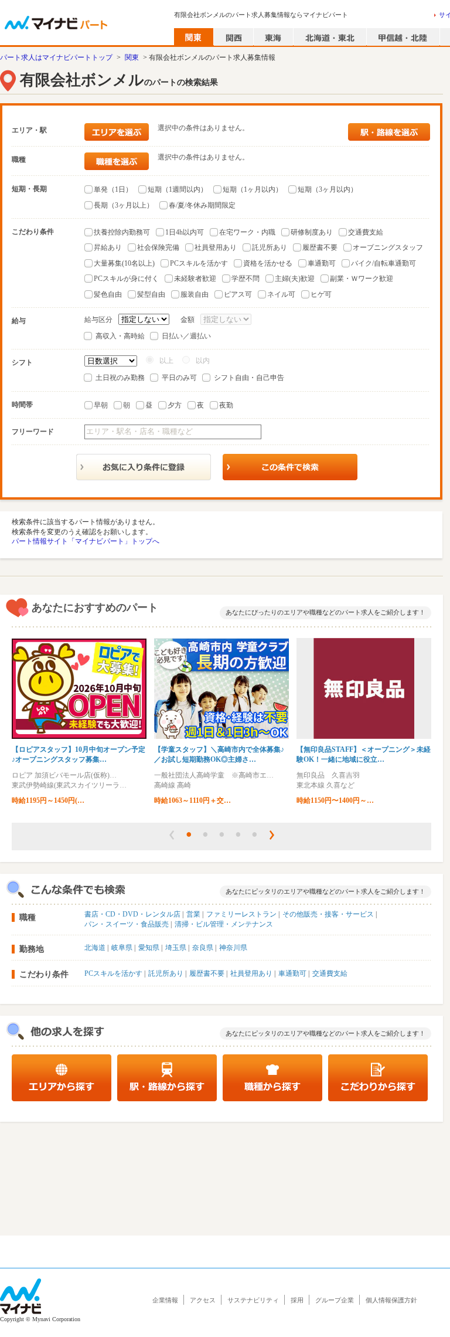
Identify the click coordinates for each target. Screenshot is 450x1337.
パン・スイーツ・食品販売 (126, 924)
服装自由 (194, 294)
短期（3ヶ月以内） (327, 189)
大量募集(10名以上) (124, 263)
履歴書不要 (320, 247)
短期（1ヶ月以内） (252, 189)
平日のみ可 (179, 378)
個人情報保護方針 (391, 1300)
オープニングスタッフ (388, 247)
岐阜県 (121, 948)
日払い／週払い (186, 336)
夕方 (175, 405)
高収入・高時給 (120, 336)
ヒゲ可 (321, 294)
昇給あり (108, 247)
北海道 (94, 948)
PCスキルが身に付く (126, 278)
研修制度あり (312, 232)
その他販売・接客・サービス (328, 914)
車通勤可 (322, 263)
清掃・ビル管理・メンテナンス (224, 924)
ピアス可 (238, 294)
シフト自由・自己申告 (249, 378)
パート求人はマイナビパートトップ (56, 57)
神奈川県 (233, 948)
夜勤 (226, 405)
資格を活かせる (267, 263)
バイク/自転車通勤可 (383, 263)
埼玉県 (175, 948)
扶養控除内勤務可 (122, 232)
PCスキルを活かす (199, 263)
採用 (297, 1300)
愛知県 (148, 948)
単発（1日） (113, 189)
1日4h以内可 (184, 232)
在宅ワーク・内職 (247, 232)
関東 (132, 57)
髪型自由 (151, 294)
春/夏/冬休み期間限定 (202, 205)
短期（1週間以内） (177, 189)
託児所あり (269, 247)
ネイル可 (281, 294)
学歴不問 (245, 278)
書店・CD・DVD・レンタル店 (132, 914)
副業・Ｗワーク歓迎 (361, 278)
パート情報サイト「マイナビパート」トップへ (85, 541)
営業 (193, 914)
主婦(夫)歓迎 (295, 278)
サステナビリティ (253, 1300)
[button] (172, 835)
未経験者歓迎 (195, 278)
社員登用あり (216, 247)
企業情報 (165, 1300)
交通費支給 (365, 232)
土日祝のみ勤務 (120, 378)
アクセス (203, 1300)
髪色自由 (108, 294)
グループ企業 (334, 1300)
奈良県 (202, 948)
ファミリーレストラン (241, 914)
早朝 (101, 405)
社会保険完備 (158, 247)
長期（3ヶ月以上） (124, 205)
